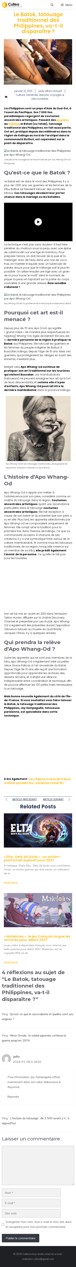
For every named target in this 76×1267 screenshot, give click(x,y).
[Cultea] (12, 5)
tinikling (13, 124)
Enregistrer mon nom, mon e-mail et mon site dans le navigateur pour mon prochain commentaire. (39, 1224)
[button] (52, 5)
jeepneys (62, 120)
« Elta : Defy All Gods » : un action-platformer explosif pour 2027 (32, 858)
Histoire (44, 95)
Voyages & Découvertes (48, 97)
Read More (11, 882)
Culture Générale (27, 95)
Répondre (13, 1096)
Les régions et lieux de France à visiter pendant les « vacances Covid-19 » (37, 781)
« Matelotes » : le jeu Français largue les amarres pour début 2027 (37, 938)
